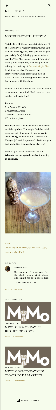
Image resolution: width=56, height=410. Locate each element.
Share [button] (7, 243)
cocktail (39, 248)
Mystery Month (18, 252)
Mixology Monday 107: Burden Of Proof (23, 329)
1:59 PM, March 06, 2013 (25, 282)
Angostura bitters (19, 248)
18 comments (18, 381)
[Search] (49, 5)
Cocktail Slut (39, 66)
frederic (18, 267)
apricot (31, 248)
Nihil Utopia (14, 11)
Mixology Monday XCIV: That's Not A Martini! (24, 373)
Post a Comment (14, 289)
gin (44, 248)
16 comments (18, 336)
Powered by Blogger (30, 400)
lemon (8, 252)
